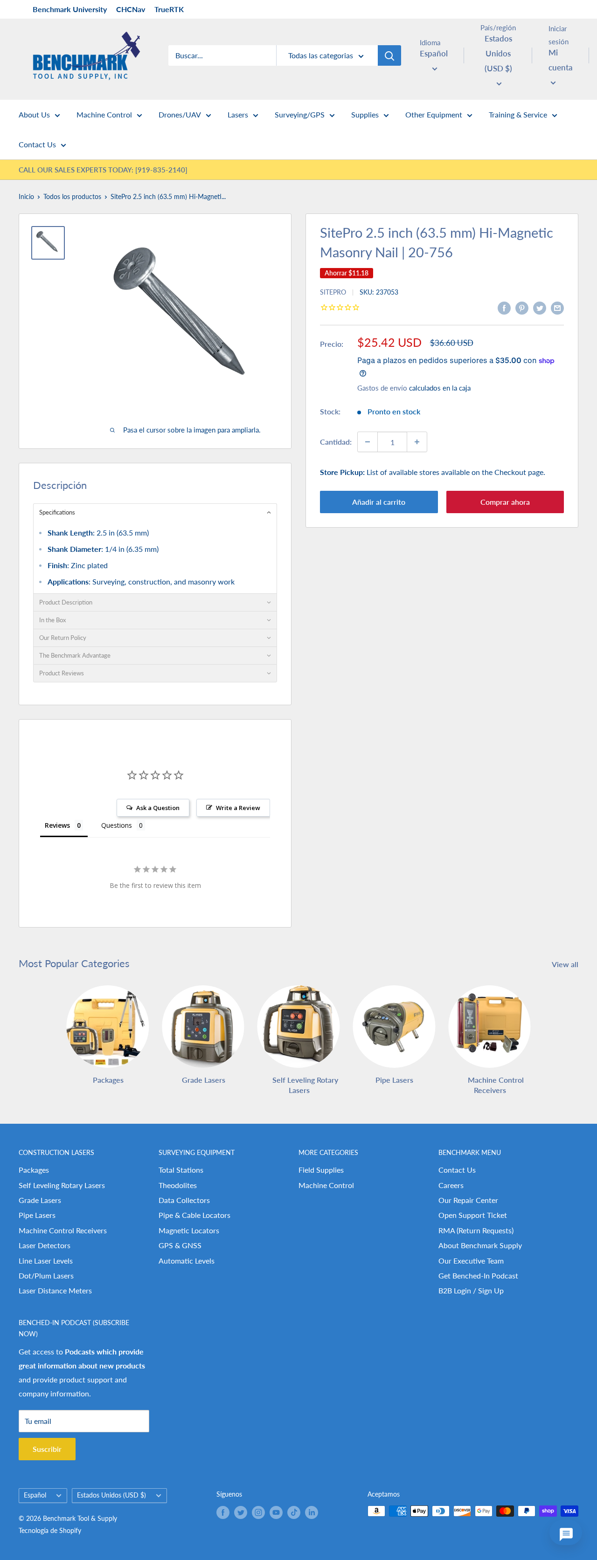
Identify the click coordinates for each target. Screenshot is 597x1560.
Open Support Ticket (472, 1214)
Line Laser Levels (46, 1260)
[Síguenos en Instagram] (258, 1512)
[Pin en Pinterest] (521, 307)
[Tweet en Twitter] (539, 307)
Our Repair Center (468, 1200)
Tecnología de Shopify (50, 1530)
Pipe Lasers (37, 1214)
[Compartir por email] (557, 307)
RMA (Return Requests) (476, 1230)
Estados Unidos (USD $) (111, 1495)
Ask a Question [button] (158, 808)
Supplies (365, 114)
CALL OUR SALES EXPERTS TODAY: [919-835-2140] (103, 169)
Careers (451, 1185)
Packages (34, 1169)
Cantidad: (336, 441)
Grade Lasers (40, 1200)
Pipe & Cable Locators (194, 1214)
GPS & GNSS (180, 1245)
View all (566, 964)
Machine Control (104, 114)
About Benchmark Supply (480, 1245)
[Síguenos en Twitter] (240, 1512)
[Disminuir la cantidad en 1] (367, 442)
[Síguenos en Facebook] (222, 1512)
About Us (34, 114)
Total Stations (181, 1169)
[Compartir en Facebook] (504, 307)
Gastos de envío (382, 388)
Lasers (238, 114)
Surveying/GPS (300, 114)
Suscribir (47, 1448)
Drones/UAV (180, 114)
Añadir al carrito (378, 501)
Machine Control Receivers (63, 1230)
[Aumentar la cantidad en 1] (417, 442)
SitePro (333, 292)
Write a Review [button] (238, 808)
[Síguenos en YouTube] (276, 1512)
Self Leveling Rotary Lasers (62, 1185)
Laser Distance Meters (55, 1290)
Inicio (26, 196)
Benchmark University (70, 9)
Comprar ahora (505, 501)
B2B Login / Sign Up (471, 1290)
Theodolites (178, 1185)
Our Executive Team (471, 1260)
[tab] (155, 512)
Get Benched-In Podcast (478, 1275)
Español (35, 1495)
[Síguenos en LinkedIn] (311, 1512)
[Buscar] (389, 55)
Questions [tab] (116, 825)
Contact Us (37, 144)
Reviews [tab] (57, 825)
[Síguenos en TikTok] (293, 1512)
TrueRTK (169, 9)
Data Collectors (184, 1200)
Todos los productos (72, 196)
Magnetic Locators (189, 1230)
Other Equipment (433, 114)
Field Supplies (321, 1169)
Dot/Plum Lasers (46, 1275)
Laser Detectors (44, 1245)
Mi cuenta (560, 60)
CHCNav (130, 9)
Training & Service (518, 114)
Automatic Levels (187, 1260)
